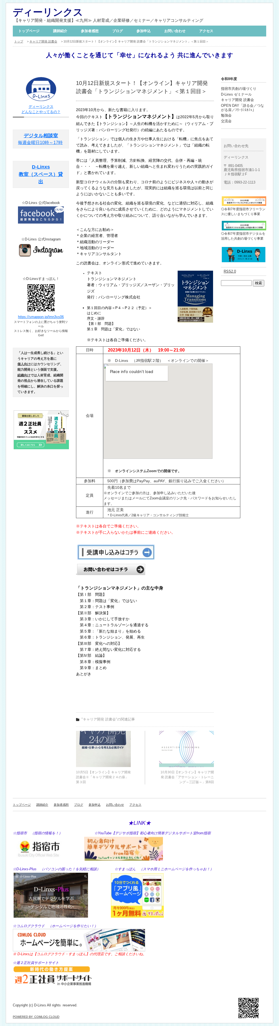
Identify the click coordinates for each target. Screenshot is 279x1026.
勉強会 (226, 115)
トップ (18, 41)
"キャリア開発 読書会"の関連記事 (108, 719)
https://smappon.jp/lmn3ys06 (41, 317)
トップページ (29, 31)
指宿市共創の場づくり (238, 89)
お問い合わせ (175, 31)
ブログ (117, 31)
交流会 (226, 121)
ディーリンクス (48, 12)
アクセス (206, 31)
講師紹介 (60, 31)
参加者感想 (90, 31)
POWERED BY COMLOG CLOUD (36, 1016)
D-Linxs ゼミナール (236, 94)
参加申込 (144, 31)
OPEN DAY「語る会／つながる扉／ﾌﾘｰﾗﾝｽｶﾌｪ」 (242, 107)
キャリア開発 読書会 (43, 41)
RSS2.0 (230, 271)
